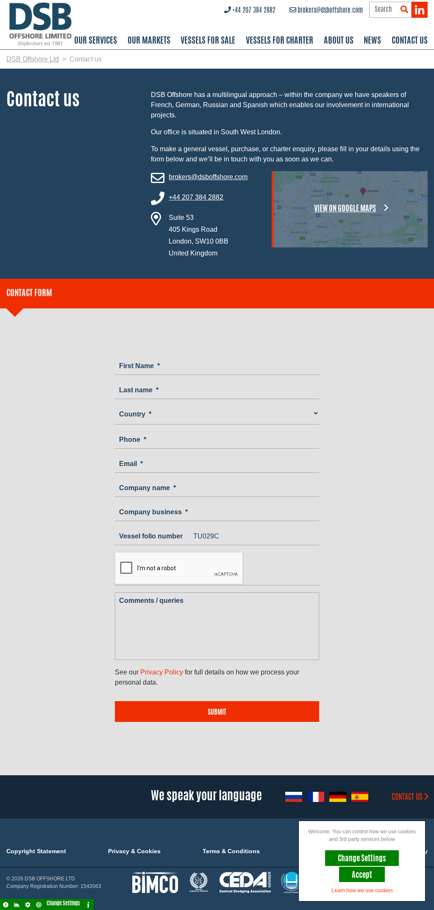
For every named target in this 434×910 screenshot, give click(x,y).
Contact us (407, 798)
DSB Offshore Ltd (32, 59)
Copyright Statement (36, 851)
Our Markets (149, 41)
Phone (132, 439)
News (372, 41)
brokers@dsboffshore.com (330, 10)
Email (131, 463)
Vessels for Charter (279, 41)
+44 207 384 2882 (253, 10)
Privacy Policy (161, 672)
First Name (139, 365)
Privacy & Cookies (134, 851)
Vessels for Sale (208, 41)
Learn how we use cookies (362, 890)
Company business (153, 512)
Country (135, 414)
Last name (139, 390)
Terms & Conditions (231, 851)
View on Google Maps (345, 209)
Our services (95, 41)
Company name (147, 487)
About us (338, 41)
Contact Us (410, 41)
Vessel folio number (151, 536)
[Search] (404, 10)
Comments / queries (151, 600)
